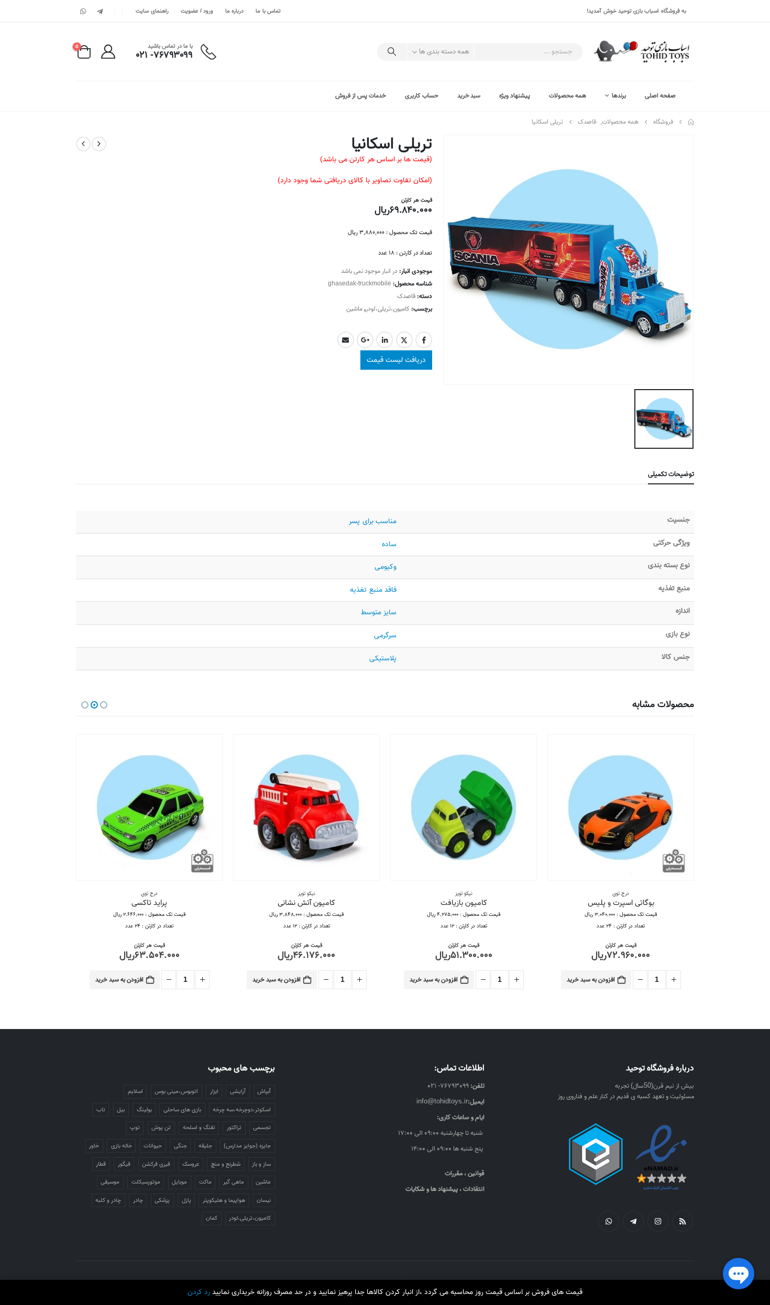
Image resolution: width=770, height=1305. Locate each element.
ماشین (354, 309)
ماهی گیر (233, 1182)
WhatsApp (608, 1221)
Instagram (657, 1221)
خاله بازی (121, 1146)
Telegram (633, 1221)
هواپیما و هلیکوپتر (224, 1200)
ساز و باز (261, 1164)
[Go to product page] (621, 807)
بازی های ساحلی (182, 1109)
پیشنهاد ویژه (514, 96)
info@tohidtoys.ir (442, 1101)
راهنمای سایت (152, 11)
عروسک (191, 1164)
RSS (682, 1221)
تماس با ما (268, 11)
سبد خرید (469, 96)
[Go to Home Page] (691, 122)
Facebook (423, 339)
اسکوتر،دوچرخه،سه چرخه (242, 1109)
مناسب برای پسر (372, 521)
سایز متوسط (379, 612)
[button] (103, 705)
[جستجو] (391, 52)
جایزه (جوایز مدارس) (247, 1146)
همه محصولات (567, 96)
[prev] (99, 144)
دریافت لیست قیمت (396, 360)
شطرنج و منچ (225, 1164)
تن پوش (161, 1127)
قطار (101, 1164)
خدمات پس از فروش (360, 96)
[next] (83, 144)
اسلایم (135, 1091)
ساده (389, 544)
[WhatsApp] (83, 11)
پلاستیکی (383, 658)
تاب (100, 1109)
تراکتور (234, 1127)
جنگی (180, 1146)
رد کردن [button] (199, 1292)
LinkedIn (384, 339)
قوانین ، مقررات (465, 1173)
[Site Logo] (642, 52)
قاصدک (406, 296)
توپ (135, 1127)
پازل (186, 1200)
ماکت (205, 1182)
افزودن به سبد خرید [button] (591, 980)
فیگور (124, 1164)
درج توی (306, 893)
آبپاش (264, 1091)
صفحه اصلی (660, 96)
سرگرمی (385, 635)
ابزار (214, 1091)
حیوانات (153, 1146)
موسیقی (110, 1182)
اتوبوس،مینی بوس (176, 1091)
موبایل (179, 1182)
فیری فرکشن (156, 1164)
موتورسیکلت (145, 1182)
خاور (94, 1146)
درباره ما (234, 11)
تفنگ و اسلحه (199, 1127)
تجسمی (262, 1127)
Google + (365, 339)
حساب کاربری (421, 96)
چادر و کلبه (108, 1200)
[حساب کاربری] (108, 52)
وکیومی (386, 567)
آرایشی (238, 1091)
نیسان (264, 1200)
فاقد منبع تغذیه (373, 590)
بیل (121, 1109)
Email (345, 339)
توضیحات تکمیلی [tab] (671, 474)
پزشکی (162, 1200)
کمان (211, 1218)
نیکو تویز (621, 893)
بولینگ (144, 1109)
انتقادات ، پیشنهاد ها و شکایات (445, 1189)
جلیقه (205, 1146)
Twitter (404, 339)
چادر (138, 1200)
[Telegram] (99, 11)
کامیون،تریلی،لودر (388, 309)
